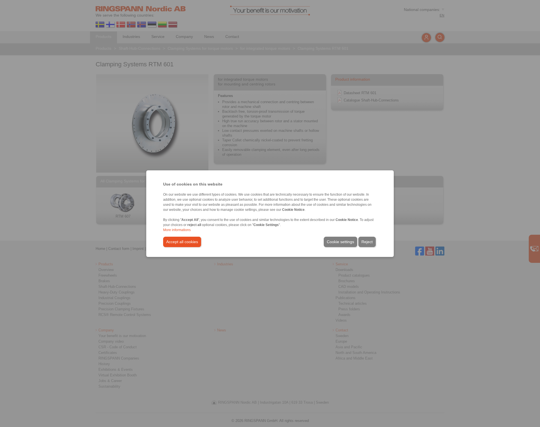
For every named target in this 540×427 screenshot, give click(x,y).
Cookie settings (340, 242)
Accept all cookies (182, 242)
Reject (367, 242)
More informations (177, 230)
